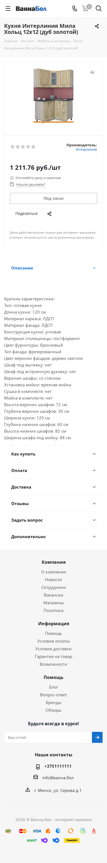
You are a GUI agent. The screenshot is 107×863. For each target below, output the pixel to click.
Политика (53, 610)
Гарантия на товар (53, 656)
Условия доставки (53, 648)
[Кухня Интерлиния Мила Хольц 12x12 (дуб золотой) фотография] (53, 96)
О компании (53, 572)
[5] (33, 147)
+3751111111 (58, 766)
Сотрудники (53, 587)
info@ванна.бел (58, 777)
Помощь (53, 633)
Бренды (53, 702)
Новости (53, 579)
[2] (18, 147)
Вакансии (53, 595)
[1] (12, 147)
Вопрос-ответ (53, 694)
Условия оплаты (53, 641)
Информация (53, 624)
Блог (53, 687)
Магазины (53, 602)
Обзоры (53, 710)
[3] (23, 147)
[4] (28, 147)
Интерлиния (86, 149)
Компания (54, 562)
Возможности (53, 664)
